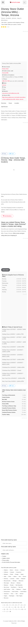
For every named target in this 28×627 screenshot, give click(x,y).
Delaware (6, 574)
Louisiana (12, 578)
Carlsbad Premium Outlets (8, 412)
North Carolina (7, 589)
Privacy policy (5, 560)
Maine (17, 578)
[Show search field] (24, 2)
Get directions (8, 216)
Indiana (15, 576)
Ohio (13, 589)
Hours (10, 103)
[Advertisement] (14, 46)
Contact (4, 556)
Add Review (4, 106)
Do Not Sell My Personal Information (11, 562)
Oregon (24, 589)
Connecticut (18, 572)
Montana (18, 582)
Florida (11, 574)
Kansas (24, 576)
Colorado (12, 572)
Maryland (23, 578)
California (6, 572)
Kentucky (6, 578)
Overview (3, 103)
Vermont (21, 593)
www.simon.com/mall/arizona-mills (10, 93)
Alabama (6, 570)
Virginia (5, 595)
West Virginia (19, 595)
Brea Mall (4, 399)
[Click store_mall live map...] (14, 170)
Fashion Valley (6, 414)
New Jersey (6, 587)
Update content (6, 558)
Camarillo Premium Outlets (9, 408)
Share (4, 153)
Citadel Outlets (6, 397)
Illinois (9, 576)
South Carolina (15, 591)
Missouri (13, 582)
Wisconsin (6, 598)
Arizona (4, 85)
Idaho (5, 576)
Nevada (11, 585)
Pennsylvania (7, 591)
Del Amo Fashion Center (8, 401)
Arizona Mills (5, 72)
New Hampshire (19, 585)
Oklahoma (18, 589)
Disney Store (5, 68)
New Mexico (13, 587)
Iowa (20, 576)
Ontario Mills (5, 403)
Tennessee (6, 593)
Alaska (11, 570)
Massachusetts (7, 580)
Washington (11, 595)
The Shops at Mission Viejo (9, 405)
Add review (6, 269)
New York (21, 587)
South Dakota (23, 591)
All (10, 611)
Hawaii (22, 574)
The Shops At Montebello (8, 395)
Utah (17, 593)
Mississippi (6, 582)
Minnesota (21, 580)
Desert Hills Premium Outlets (9, 410)
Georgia (16, 574)
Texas (12, 593)
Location (16, 103)
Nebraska (6, 585)
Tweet (12, 153)
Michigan (15, 580)
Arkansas (22, 570)
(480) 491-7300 (6, 81)
